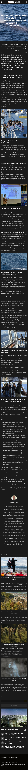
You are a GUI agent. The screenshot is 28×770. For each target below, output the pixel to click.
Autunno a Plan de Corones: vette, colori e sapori (14, 612)
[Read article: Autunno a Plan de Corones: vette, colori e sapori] (14, 601)
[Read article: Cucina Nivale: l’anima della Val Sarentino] (14, 633)
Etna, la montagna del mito (9, 729)
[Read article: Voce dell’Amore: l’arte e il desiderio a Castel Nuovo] (14, 667)
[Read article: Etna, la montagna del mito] (14, 718)
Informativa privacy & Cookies (8, 758)
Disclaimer (19, 758)
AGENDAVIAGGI (4, 757)
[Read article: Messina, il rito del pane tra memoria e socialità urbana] (14, 566)
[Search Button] (26, 2)
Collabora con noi (13, 757)
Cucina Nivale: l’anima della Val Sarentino (14, 644)
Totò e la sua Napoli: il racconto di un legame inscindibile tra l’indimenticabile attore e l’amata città (16, 748)
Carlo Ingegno (14, 502)
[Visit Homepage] (14, 2)
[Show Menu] (1, 2)
